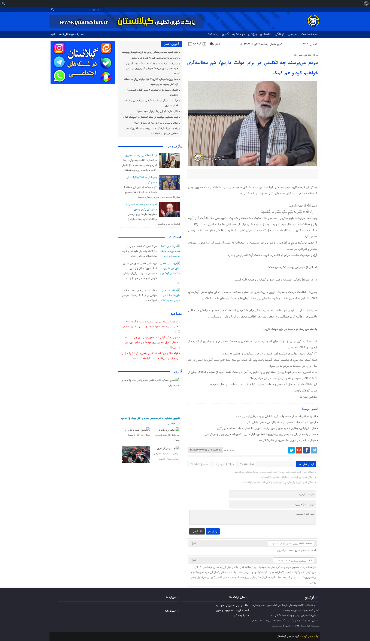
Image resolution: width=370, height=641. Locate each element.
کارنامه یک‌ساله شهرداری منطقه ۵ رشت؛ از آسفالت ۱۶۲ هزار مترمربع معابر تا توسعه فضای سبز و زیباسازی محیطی (152, 192)
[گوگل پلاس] (299, 450)
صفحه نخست (310, 34)
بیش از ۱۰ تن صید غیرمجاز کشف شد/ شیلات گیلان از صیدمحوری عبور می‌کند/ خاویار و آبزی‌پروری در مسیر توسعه (153, 68)
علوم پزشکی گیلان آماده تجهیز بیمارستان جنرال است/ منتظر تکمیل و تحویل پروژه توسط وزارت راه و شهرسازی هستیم (152, 342)
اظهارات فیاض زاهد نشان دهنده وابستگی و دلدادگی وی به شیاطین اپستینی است (276, 416)
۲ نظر (217, 44)
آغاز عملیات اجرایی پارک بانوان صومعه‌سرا (157, 111)
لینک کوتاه (229, 450)
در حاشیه (238, 34)
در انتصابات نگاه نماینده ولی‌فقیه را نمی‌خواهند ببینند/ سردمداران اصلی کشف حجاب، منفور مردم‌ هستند (139, 165)
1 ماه (136, 358)
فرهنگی (279, 34)
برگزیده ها (174, 146)
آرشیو (309, 597)
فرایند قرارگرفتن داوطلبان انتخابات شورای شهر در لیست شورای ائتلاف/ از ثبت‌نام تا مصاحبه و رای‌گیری (266, 428)
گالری (225, 34)
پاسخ (194, 543)
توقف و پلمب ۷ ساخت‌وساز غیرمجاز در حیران (156, 123)
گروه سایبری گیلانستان (288, 636)
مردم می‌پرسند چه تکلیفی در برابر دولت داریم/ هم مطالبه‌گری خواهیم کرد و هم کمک (252, 68)
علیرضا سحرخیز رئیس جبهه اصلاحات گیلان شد (293, 615)
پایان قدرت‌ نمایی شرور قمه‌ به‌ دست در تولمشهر (154, 58)
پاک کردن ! (197, 531)
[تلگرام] (314, 450)
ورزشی (252, 34)
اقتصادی (265, 34)
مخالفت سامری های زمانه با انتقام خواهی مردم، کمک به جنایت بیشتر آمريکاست (139, 295)
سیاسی (292, 34)
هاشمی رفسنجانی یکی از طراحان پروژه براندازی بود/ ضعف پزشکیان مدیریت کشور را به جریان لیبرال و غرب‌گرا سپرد (260, 434)
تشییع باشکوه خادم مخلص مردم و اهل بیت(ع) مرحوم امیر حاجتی (150, 421)
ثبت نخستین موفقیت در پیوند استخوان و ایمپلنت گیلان (150, 117)
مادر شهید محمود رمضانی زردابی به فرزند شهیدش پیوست (150, 52)
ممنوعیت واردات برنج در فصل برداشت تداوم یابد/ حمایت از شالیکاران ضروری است (154, 219)
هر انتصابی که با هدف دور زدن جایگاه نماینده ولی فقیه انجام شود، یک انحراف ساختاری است (139, 251)
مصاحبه (176, 314)
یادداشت (213, 34)
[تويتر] (291, 450)
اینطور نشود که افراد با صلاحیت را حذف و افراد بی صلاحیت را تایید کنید (281, 422)
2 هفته (165, 347)
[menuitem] (366, 3)
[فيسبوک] (306, 450)
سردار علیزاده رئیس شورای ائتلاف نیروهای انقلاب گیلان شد (287, 440)
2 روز (174, 332)
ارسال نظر (213, 531)
